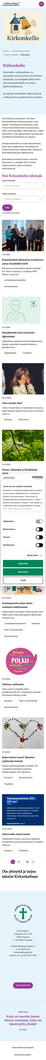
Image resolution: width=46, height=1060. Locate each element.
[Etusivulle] (11, 4)
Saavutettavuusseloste (23, 1047)
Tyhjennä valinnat (11, 213)
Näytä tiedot (32, 555)
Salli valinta (23, 572)
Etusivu (6, 51)
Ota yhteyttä (23, 985)
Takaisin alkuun (22, 1055)
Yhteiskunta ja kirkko (20, 51)
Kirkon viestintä (11, 55)
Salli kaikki (23, 563)
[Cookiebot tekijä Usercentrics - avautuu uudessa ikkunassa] (32, 477)
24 (27, 862)
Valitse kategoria (9, 194)
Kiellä (23, 580)
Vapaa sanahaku (9, 180)
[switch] (39, 529)
